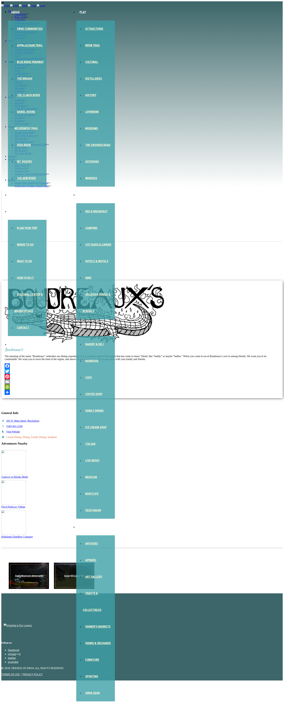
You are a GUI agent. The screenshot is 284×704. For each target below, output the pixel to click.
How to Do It (25, 277)
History (90, 95)
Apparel (90, 560)
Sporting (91, 676)
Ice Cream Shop (96, 427)
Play (83, 12)
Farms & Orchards (98, 643)
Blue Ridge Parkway (30, 62)
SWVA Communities (30, 28)
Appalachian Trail (30, 45)
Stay (83, 194)
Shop (83, 527)
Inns (88, 277)
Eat (82, 327)
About (15, 211)
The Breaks (24, 78)
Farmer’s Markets (97, 626)
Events (16, 194)
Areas (15, 12)
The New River (26, 178)
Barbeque (91, 361)
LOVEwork (92, 111)
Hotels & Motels (96, 261)
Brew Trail (92, 45)
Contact (23, 327)
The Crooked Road (97, 145)
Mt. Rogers (24, 161)
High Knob (24, 145)
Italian (90, 444)
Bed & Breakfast (96, 211)
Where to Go (25, 244)
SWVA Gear (92, 693)
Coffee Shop (93, 394)
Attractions (94, 28)
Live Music (92, 460)
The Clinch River (28, 95)
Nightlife (91, 493)
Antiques (91, 543)
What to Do (24, 261)
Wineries (91, 178)
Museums (91, 128)
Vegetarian (93, 510)
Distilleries (93, 78)
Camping (91, 228)
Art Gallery (93, 576)
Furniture (92, 659)
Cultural (91, 62)
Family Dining (94, 410)
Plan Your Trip (27, 228)
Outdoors (92, 161)
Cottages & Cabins (98, 244)
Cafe (88, 377)
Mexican (91, 477)
